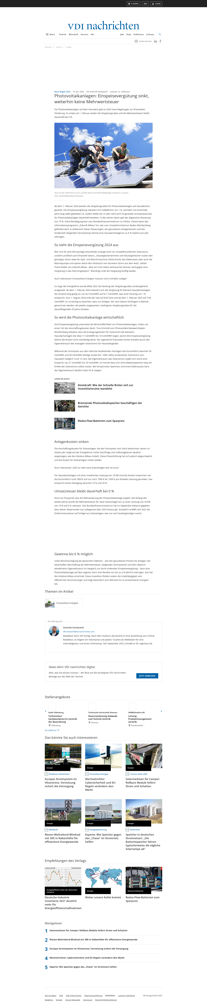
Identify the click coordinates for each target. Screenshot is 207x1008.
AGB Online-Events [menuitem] (73, 995)
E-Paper (135, 4)
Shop (128, 34)
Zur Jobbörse (51, 730)
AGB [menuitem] (61, 995)
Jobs (122, 34)
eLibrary (150, 34)
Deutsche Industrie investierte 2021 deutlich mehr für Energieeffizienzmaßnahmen (63, 902)
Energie (69, 47)
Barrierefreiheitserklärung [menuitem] (106, 1000)
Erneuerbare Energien (67, 603)
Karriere (84, 34)
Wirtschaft (73, 34)
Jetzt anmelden (147, 676)
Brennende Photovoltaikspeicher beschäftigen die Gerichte (110, 404)
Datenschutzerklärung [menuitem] (93, 995)
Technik (62, 34)
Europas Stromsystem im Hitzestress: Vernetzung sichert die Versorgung (61, 782)
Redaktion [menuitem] (49, 1000)
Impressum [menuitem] (87, 1000)
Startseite (48, 47)
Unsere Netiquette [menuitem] (72, 1000)
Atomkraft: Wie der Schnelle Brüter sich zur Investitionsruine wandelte (105, 386)
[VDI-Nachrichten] (103, 25)
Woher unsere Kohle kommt (103, 897)
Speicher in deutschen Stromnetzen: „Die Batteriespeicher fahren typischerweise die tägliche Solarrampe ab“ (143, 842)
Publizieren (138, 34)
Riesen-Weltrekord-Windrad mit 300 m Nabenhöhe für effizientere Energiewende (62, 838)
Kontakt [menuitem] (59, 1000)
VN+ (93, 34)
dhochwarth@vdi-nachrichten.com (78, 631)
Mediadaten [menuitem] (110, 995)
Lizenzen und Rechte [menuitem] (126, 995)
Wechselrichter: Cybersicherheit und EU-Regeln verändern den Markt (100, 784)
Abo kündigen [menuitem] (50, 995)
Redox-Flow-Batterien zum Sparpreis (101, 421)
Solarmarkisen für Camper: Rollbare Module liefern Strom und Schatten (143, 782)
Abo (145, 4)
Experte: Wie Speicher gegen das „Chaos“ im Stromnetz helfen (103, 838)
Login (158, 4)
